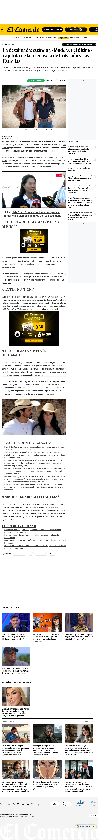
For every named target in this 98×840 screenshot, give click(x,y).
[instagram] (18, 804)
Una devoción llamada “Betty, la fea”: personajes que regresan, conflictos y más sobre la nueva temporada (46, 637)
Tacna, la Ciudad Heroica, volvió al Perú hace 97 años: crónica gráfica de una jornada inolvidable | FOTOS (80, 216)
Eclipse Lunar (74, 38)
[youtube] (23, 804)
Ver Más (52, 554)
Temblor (48, 38)
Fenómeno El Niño (27, 38)
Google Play (65, 804)
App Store (54, 804)
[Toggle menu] (2, 29)
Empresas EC (63, 38)
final (30, 554)
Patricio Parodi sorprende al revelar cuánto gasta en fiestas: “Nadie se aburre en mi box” (14, 636)
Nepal (55, 38)
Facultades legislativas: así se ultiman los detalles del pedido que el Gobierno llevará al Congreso (79, 150)
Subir (92, 815)
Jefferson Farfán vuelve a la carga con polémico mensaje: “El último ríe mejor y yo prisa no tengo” (15, 670)
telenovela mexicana (19, 554)
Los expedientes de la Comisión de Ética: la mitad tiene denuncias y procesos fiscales (80, 178)
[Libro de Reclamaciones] (93, 804)
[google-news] (32, 804)
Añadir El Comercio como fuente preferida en (79, 44)
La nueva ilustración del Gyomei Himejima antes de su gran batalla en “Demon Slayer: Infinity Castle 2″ (46, 785)
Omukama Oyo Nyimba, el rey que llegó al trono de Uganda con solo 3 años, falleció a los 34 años (79, 636)
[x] (14, 804)
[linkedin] (28, 804)
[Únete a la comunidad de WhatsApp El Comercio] (36, 80)
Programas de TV (41, 554)
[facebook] (9, 804)
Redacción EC (8, 136)
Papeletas (84, 38)
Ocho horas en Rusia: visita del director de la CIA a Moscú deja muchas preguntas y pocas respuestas (79, 189)
